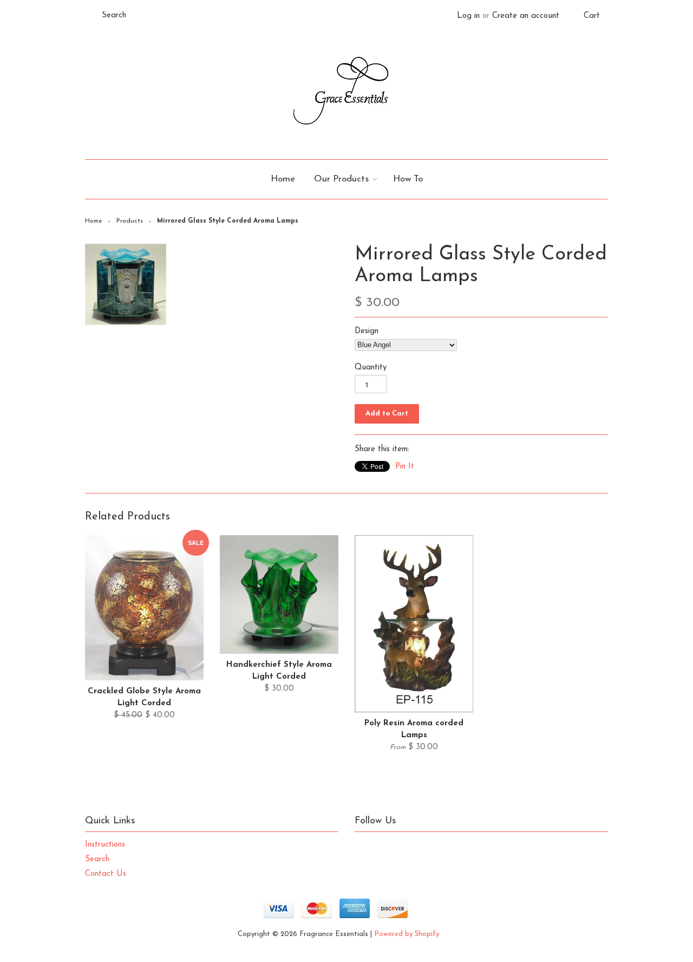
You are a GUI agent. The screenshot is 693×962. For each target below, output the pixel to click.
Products (129, 221)
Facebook (386, 847)
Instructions (105, 845)
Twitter (363, 847)
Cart (592, 16)
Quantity (371, 367)
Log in (468, 16)
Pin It (404, 467)
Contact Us (105, 874)
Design (366, 331)
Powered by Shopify (406, 934)
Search (97, 859)
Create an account (525, 16)
